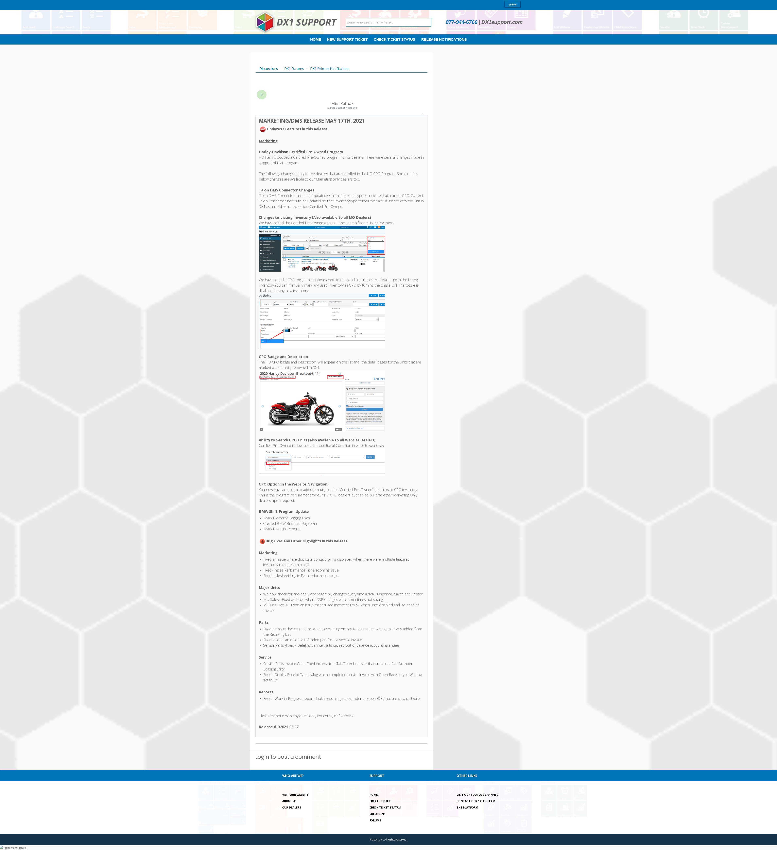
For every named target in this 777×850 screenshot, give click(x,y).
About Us (289, 801)
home (373, 795)
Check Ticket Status (394, 39)
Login (262, 757)
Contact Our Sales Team (475, 801)
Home (315, 39)
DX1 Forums (294, 68)
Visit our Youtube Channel (477, 795)
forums (375, 820)
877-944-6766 (461, 22)
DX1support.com (502, 22)
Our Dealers (291, 807)
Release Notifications (444, 39)
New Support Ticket (347, 39)
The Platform (467, 807)
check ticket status (385, 807)
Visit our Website (295, 795)
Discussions (268, 68)
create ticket (380, 801)
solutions (377, 814)
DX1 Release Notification (329, 68)
